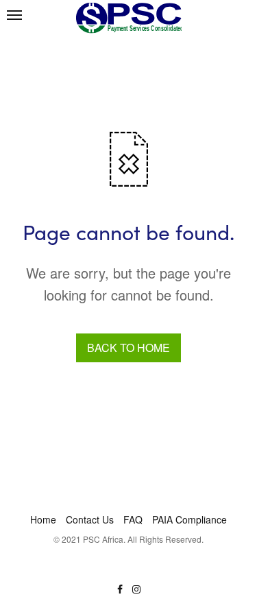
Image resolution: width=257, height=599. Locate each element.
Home (43, 519)
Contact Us (90, 519)
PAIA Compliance (189, 519)
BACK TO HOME (128, 347)
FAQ (133, 519)
